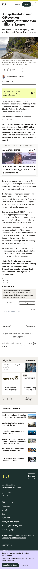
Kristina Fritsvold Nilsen (11, 488)
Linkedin (5, 510)
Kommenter (18, 70)
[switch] (33, 93)
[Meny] (34, 4)
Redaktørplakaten (18, 538)
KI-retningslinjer (8, 530)
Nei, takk (25, 565)
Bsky (4, 514)
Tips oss (31, 476)
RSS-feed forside (8, 502)
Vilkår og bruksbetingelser (12, 526)
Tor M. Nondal (7, 496)
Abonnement (7, 545)
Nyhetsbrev (6, 518)
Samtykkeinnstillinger (10, 522)
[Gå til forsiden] (4, 4)
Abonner (26, 4)
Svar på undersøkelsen (10, 565)
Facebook (6, 506)
